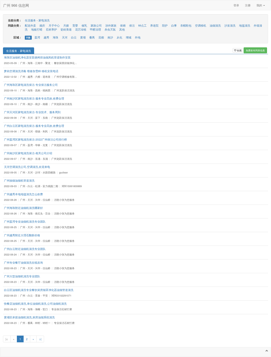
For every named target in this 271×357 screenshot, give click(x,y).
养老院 (154, 25)
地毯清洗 (244, 25)
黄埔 (83, 37)
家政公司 (96, 25)
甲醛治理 (95, 29)
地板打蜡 (36, 29)
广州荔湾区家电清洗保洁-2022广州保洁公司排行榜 (35, 139)
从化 (119, 37)
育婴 (75, 25)
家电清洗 (44, 20)
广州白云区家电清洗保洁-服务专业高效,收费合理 (34, 126)
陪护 (165, 25)
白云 (74, 37)
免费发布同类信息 (255, 50)
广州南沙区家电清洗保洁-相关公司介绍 (28, 153)
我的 (260, 5)
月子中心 (54, 25)
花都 (101, 37)
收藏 (239, 50)
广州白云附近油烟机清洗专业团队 (25, 249)
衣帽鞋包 (185, 25)
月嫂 (66, 25)
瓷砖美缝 (66, 29)
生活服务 (30, 20)
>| (40, 339)
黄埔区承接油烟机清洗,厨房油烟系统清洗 (29, 317)
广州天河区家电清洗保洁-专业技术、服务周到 (32, 112)
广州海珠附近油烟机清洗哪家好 (23, 208)
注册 (248, 5)
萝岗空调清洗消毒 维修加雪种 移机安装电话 (31, 71)
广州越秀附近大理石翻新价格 (22, 235)
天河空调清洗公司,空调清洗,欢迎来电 (27, 167)
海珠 (55, 37)
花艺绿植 (80, 29)
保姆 (123, 25)
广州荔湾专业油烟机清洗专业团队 (25, 221)
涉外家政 (110, 25)
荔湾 (37, 37)
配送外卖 (30, 25)
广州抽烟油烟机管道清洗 (19, 180)
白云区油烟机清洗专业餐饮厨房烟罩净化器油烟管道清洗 (38, 290)
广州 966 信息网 (16, 5)
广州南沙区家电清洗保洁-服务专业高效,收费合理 (34, 98)
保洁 (132, 25)
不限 (28, 37)
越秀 (46, 37)
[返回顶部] (267, 350)
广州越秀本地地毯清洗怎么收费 (23, 194)
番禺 (92, 37)
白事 (174, 25)
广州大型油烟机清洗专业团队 (22, 276)
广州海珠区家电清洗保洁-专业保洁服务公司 (31, 85)
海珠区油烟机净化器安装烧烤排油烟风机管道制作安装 (37, 57)
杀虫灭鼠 (110, 29)
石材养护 (51, 29)
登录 (236, 5)
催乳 (84, 25)
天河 (64, 37)
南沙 (110, 37)
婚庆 (42, 25)
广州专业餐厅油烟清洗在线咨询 (23, 262)
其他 (122, 29)
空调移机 (200, 25)
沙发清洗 (229, 25)
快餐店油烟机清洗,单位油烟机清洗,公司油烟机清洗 (35, 303)
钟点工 (142, 25)
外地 (137, 37)
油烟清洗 (215, 25)
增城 (128, 37)
